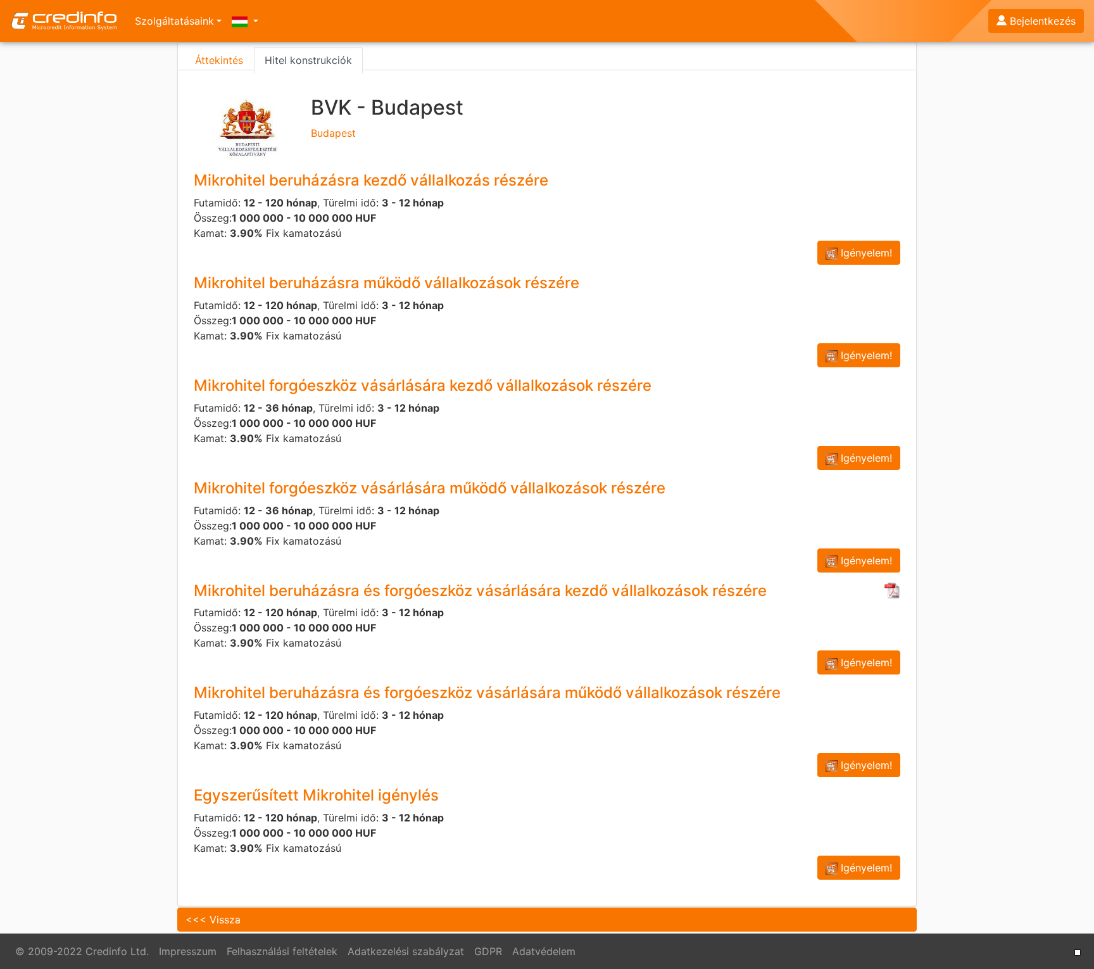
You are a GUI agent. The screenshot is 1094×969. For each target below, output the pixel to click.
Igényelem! (865, 252)
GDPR (488, 951)
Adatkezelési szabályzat (406, 951)
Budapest (387, 117)
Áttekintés (219, 60)
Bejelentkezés (1043, 21)
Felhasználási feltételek (282, 951)
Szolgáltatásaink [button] (174, 21)
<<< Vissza (213, 919)
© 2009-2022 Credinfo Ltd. (82, 951)
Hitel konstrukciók (308, 60)
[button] (245, 21)
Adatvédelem (543, 951)
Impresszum (188, 951)
